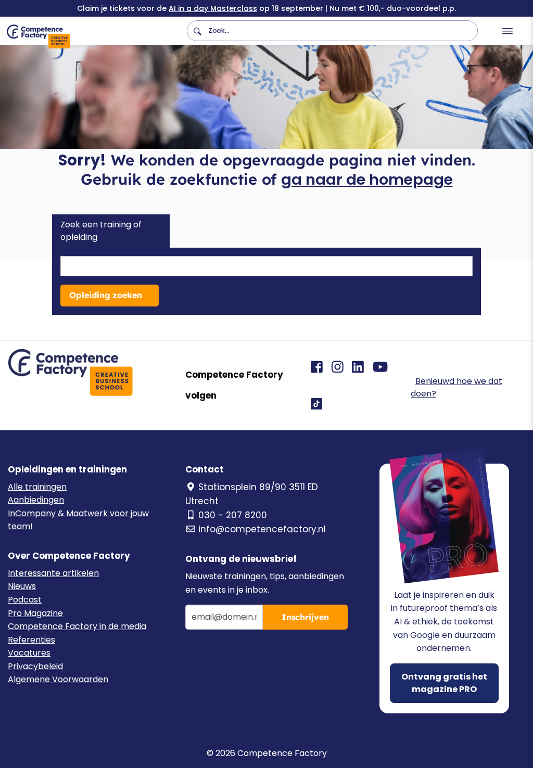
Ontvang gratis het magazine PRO (444, 683)
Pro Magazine (35, 613)
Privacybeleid (35, 666)
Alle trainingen (37, 487)
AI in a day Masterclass (213, 8)
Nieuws (22, 586)
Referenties (31, 640)
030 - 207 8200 (232, 515)
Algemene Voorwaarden (58, 679)
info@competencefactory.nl (262, 529)
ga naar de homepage (367, 179)
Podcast (25, 600)
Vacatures (29, 653)
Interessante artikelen (53, 573)
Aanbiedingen (36, 500)
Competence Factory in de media (77, 626)
